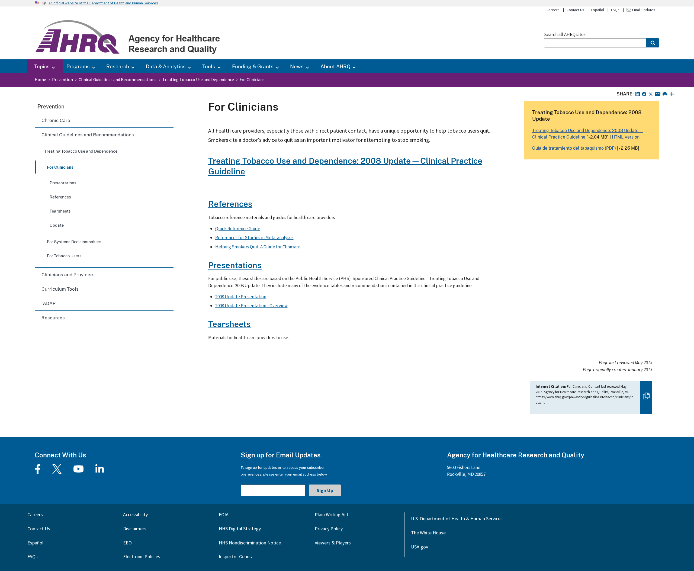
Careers (553, 9)
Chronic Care (55, 120)
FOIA (224, 514)
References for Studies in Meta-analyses (254, 237)
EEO (127, 543)
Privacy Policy (329, 528)
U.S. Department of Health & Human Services (457, 518)
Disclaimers (134, 528)
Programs (78, 66)
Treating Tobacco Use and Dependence (198, 79)
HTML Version (626, 137)
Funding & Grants (253, 66)
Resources (53, 317)
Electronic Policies (141, 556)
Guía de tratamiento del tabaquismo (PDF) (574, 148)
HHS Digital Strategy (240, 528)
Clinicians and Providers (68, 274)
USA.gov (419, 547)
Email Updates (643, 9)
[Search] (652, 42)
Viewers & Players (333, 543)
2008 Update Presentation (240, 297)
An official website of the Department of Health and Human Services (103, 3)
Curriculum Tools (60, 289)
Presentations (63, 182)
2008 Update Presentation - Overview (251, 306)
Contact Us (575, 9)
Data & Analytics (166, 66)
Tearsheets (60, 210)
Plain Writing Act (331, 514)
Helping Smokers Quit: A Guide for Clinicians (258, 247)
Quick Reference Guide (237, 229)
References (60, 196)
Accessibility (135, 514)
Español (597, 9)
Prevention (62, 79)
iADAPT (49, 303)
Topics (42, 66)
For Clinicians (60, 167)
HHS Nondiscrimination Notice (250, 543)
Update (57, 225)
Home (40, 79)
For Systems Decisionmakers (74, 241)
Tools (208, 66)
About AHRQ (335, 66)
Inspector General (237, 556)
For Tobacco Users (64, 255)
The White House (428, 533)
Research (117, 66)
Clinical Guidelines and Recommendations (117, 79)
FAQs (615, 9)
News (297, 66)
